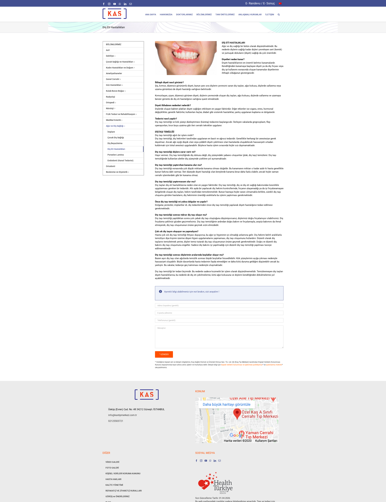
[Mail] (219, 460)
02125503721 (115, 421)
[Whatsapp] (210, 460)
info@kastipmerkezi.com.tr (122, 415)
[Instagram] (201, 460)
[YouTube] (206, 460)
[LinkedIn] (215, 460)
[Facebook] (196, 460)
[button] (279, 14)
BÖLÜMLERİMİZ (113, 44)
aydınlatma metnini (274, 365)
